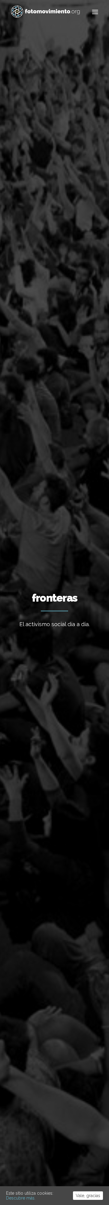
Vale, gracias (88, 1195)
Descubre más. (20, 1198)
